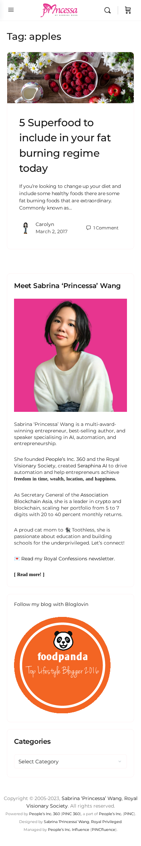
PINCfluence (103, 829)
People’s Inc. (110, 813)
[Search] (109, 10)
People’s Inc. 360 (65, 459)
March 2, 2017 (51, 231)
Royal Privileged (106, 821)
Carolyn (45, 224)
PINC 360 (71, 813)
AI (71, 437)
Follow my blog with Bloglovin (51, 604)
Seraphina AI (92, 466)
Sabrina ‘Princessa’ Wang (92, 798)
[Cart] (128, 10)
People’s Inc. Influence (68, 829)
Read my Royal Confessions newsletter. (68, 559)
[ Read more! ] (29, 574)
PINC (129, 813)
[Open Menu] (11, 9)
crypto (103, 501)
